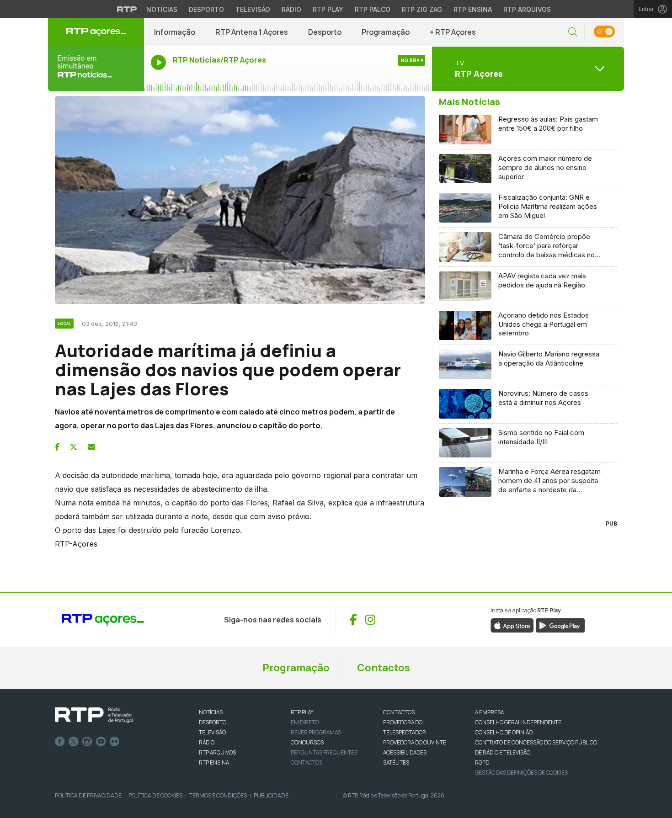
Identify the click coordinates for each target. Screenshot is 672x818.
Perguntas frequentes (324, 752)
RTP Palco (372, 9)
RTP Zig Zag (422, 9)
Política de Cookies (155, 795)
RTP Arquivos (527, 9)
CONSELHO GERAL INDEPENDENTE (518, 722)
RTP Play (328, 9)
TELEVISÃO (212, 732)
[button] (572, 32)
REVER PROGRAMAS (316, 732)
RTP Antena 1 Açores (251, 32)
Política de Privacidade (88, 795)
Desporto (206, 9)
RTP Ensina (472, 9)
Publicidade (271, 795)
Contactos (383, 668)
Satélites (396, 762)
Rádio (291, 9)
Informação (174, 32)
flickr (115, 742)
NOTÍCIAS (211, 712)
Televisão (252, 9)
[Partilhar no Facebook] (57, 447)
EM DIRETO (305, 722)
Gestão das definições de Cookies (521, 772)
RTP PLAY (302, 712)
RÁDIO (206, 742)
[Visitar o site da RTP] (127, 9)
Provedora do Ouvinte (414, 742)
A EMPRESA (489, 712)
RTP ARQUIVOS (217, 752)
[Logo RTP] (94, 715)
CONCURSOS (307, 742)
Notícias (161, 9)
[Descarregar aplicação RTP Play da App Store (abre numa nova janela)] (512, 625)
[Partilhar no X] (73, 447)
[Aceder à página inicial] (96, 32)
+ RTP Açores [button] (453, 32)
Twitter (74, 742)
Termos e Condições (218, 795)
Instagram (87, 742)
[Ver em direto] (96, 68)
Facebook (60, 742)
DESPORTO (212, 722)
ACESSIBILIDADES (405, 752)
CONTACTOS (399, 712)
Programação (386, 32)
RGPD (482, 762)
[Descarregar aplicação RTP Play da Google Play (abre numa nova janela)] (560, 625)
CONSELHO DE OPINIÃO (504, 732)
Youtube (101, 742)
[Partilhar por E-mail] (91, 447)
